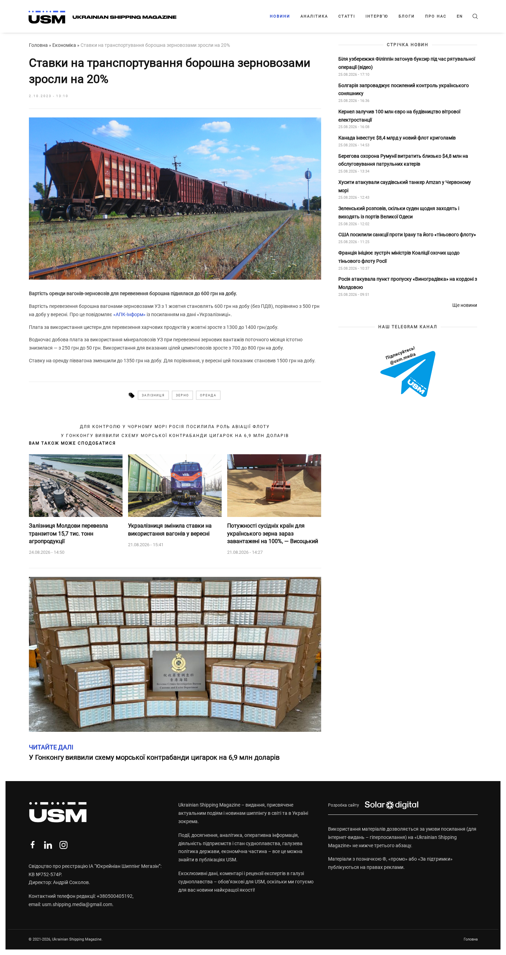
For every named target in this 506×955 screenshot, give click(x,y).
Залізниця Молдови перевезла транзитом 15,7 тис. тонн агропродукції (68, 533)
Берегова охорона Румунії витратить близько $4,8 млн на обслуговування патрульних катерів (403, 160)
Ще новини (464, 305)
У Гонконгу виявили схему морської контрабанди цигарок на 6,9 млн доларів (175, 435)
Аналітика (314, 16)
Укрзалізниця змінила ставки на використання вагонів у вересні (170, 529)
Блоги (407, 16)
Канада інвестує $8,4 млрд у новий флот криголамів (397, 138)
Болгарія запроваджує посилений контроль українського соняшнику (403, 89)
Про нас (435, 16)
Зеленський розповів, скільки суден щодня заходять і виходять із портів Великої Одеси (398, 212)
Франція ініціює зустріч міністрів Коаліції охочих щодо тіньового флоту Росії (399, 257)
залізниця (153, 395)
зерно (182, 395)
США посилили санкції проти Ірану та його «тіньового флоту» (407, 235)
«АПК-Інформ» (129, 314)
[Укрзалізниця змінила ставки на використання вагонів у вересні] (175, 485)
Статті (346, 16)
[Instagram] (63, 845)
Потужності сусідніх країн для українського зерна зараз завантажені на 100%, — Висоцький (272, 533)
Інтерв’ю (377, 16)
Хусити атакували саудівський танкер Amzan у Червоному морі (404, 186)
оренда (208, 395)
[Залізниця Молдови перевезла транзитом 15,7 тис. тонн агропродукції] (76, 485)
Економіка (64, 45)
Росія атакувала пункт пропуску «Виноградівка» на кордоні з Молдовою (407, 283)
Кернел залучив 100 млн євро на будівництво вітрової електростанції (399, 116)
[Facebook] (32, 845)
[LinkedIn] (48, 845)
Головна (38, 45)
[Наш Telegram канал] (407, 372)
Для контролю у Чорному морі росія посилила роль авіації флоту (175, 426)
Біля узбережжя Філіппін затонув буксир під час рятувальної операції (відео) (406, 63)
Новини (280, 16)
